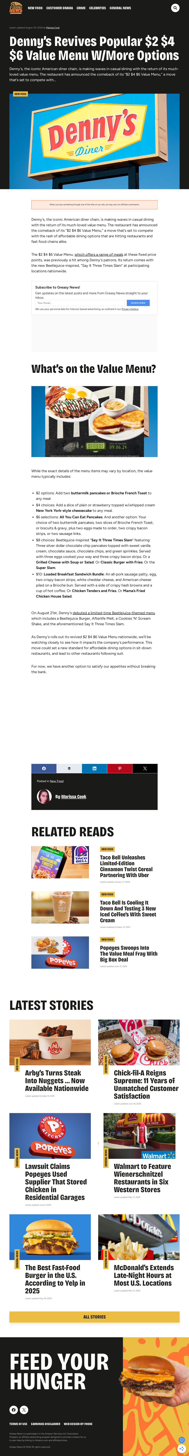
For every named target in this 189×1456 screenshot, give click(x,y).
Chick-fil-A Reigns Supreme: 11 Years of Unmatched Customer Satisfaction (146, 1084)
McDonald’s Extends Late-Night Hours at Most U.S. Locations (144, 1275)
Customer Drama (59, 8)
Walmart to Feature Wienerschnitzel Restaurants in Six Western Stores (142, 1178)
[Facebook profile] (13, 1410)
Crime (81, 8)
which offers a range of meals (99, 254)
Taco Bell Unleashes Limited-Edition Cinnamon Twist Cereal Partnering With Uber (126, 866)
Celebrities (97, 8)
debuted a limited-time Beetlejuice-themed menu (114, 613)
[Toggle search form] (175, 8)
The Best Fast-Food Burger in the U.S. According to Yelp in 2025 (55, 1279)
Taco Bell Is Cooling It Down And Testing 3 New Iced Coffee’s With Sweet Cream (128, 911)
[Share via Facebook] (43, 768)
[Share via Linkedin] (94, 768)
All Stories (94, 1317)
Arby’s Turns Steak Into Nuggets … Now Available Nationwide (57, 1080)
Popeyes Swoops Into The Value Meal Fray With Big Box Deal (129, 953)
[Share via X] (145, 768)
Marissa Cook (53, 27)
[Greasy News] (15, 8)
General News (120, 8)
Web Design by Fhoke (78, 1424)
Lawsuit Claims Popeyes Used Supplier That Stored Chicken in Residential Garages (56, 1182)
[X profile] (24, 1410)
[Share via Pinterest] (119, 768)
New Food (35, 8)
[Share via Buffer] (69, 768)
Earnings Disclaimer (45, 1424)
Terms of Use (18, 1424)
